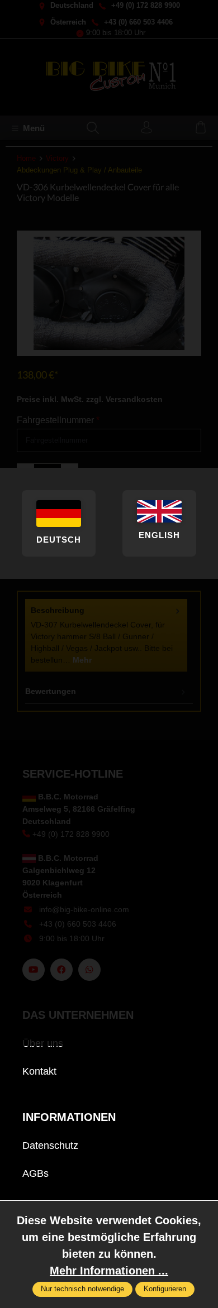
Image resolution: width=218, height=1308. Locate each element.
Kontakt (39, 1071)
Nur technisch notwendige (82, 1289)
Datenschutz (50, 1145)
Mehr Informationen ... (109, 1270)
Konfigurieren (165, 1289)
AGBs (35, 1173)
